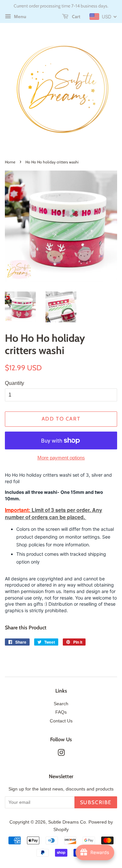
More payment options (61, 457)
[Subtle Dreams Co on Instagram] (61, 754)
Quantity (14, 383)
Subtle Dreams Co (67, 822)
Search (61, 703)
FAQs (61, 712)
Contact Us (61, 721)
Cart (75, 16)
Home (10, 162)
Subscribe (96, 802)
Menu (19, 16)
